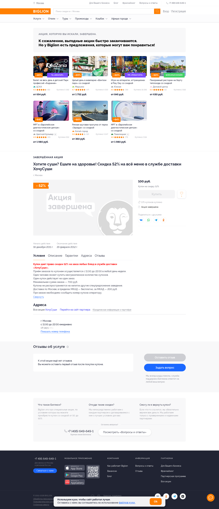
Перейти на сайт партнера (75, 309)
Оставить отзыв (165, 357)
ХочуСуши (51, 309)
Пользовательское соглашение (46, 502)
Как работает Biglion (117, 466)
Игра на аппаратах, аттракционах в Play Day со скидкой (128, 81)
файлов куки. (127, 502)
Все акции (166, 481)
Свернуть (38, 297)
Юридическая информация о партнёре (112, 310)
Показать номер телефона (55, 331)
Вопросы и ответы (148, 3)
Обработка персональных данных (47, 499)
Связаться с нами (45, 470)
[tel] (174, 496)
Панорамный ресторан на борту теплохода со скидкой (166, 81)
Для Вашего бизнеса (99, 3)
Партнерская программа (173, 476)
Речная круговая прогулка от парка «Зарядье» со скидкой (90, 126)
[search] (157, 11)
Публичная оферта (41, 505)
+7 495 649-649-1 (177, 3)
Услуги (37, 18)
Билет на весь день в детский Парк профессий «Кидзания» (50, 81)
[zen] (183, 496)
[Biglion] (42, 11)
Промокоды (81, 18)
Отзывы (100, 255)
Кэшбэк (100, 18)
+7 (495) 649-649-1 (81, 431)
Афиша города (119, 18)
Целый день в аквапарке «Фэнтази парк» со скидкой (89, 81)
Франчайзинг (128, 3)
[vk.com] (158, 496)
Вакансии (112, 471)
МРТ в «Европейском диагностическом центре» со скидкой (46, 127)
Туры (65, 18)
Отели (51, 18)
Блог (116, 3)
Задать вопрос (165, 367)
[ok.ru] (166, 496)
